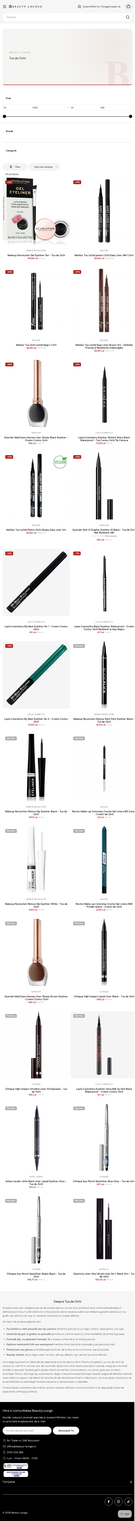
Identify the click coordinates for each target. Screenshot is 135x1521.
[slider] (4, 116)
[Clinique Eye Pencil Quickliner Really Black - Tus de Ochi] (36, 1229)
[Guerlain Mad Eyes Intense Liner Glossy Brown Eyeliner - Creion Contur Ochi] (36, 952)
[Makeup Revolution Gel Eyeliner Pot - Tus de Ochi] (36, 211)
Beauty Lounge (19, 1512)
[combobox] (67, 17)
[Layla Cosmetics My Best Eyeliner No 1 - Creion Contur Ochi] (36, 582)
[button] (97, 536)
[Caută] (128, 17)
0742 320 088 (15, 1452)
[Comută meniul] (5, 7)
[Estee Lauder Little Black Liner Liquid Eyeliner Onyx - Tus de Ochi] (36, 1137)
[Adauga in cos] (36, 235)
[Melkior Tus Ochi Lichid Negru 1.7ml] (36, 301)
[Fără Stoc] (36, 791)
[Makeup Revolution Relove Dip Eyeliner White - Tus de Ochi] (36, 860)
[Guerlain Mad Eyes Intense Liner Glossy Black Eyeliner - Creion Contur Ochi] (36, 393)
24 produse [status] (12, 174)
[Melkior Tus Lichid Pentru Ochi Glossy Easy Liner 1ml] (36, 486)
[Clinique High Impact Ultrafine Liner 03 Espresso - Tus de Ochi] (36, 1045)
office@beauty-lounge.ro (21, 1446)
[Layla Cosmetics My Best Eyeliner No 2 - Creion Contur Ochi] (36, 675)
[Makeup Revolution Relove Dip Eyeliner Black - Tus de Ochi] (36, 767)
